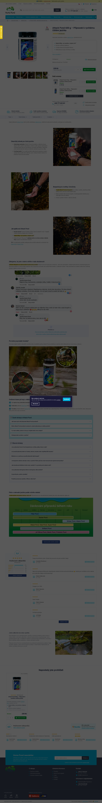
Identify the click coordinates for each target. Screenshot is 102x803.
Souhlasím (66, 399)
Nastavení (35, 403)
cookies (58, 400)
